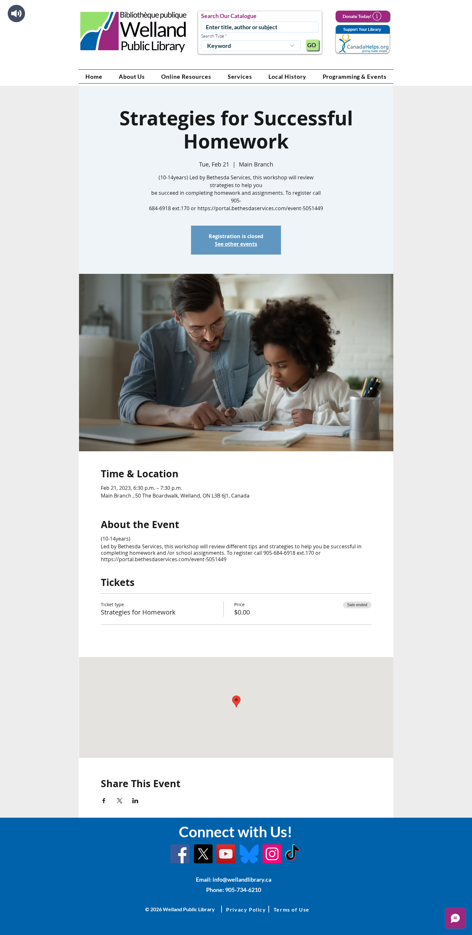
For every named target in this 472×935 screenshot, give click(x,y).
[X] (203, 853)
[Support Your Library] (362, 39)
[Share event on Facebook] (104, 800)
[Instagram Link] (272, 853)
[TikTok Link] (292, 853)
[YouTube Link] (225, 853)
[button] (132, 76)
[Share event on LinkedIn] (135, 800)
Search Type (212, 36)
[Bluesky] (249, 853)
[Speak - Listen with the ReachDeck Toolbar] (16, 13)
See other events (236, 243)
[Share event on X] (120, 800)
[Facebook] (179, 853)
